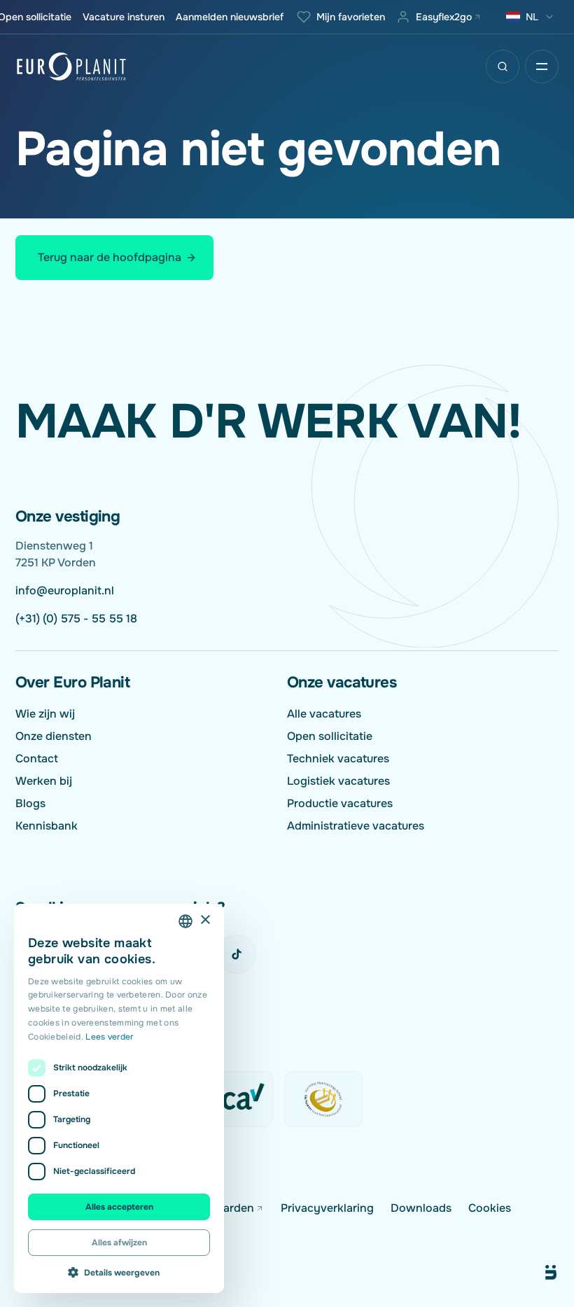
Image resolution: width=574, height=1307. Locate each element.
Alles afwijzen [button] (119, 1242)
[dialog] (119, 1098)
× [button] (205, 920)
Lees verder (109, 1036)
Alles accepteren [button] (119, 1206)
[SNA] (323, 1099)
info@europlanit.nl (64, 590)
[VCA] (234, 1099)
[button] (119, 1272)
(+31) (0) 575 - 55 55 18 (76, 618)
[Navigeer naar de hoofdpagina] (71, 66)
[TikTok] (236, 954)
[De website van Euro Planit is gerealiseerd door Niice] (535, 1272)
